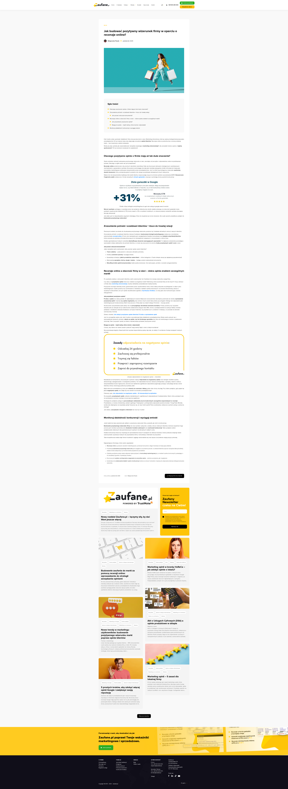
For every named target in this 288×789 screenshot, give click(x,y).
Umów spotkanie (188, 3)
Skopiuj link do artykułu (175, 475)
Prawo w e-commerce (153, 616)
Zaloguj (153, 776)
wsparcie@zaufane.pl (156, 765)
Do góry (183, 783)
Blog (135, 762)
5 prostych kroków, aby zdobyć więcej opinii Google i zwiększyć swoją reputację (120, 690)
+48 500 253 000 (173, 5)
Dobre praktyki (112, 562)
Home (112, 5)
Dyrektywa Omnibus (121, 769)
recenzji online (117, 236)
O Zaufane (119, 5)
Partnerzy (101, 766)
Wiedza (132, 5)
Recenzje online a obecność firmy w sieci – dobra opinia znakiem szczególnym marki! (135, 118)
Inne (166, 562)
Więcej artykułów (144, 716)
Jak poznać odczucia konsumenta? (122, 115)
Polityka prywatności (121, 768)
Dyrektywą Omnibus (148, 290)
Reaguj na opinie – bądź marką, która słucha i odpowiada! (129, 125)
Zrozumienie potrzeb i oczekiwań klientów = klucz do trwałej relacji (129, 112)
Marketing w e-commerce (115, 512)
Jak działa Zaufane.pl (121, 762)
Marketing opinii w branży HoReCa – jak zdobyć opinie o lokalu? (166, 568)
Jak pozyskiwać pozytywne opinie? (122, 122)
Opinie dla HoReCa (181, 562)
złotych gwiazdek (139, 177)
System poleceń (120, 766)
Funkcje (126, 5)
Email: (165, 511)
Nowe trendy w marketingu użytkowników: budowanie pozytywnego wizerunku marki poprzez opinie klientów (116, 633)
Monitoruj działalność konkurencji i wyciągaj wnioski (125, 128)
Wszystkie (104, 512)
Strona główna (102, 762)
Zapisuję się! (174, 526)
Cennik (153, 5)
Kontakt (139, 5)
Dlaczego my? (102, 764)
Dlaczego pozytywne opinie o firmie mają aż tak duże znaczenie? (129, 109)
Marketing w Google (114, 621)
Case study (146, 5)
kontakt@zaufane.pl (156, 772)
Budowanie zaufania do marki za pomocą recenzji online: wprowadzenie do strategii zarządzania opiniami (118, 574)
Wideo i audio (137, 764)
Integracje (118, 764)
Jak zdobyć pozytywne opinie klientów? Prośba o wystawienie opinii (135, 314)
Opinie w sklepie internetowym (126, 562)
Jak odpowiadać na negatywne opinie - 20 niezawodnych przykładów (135, 393)
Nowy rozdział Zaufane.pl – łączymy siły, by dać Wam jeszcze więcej (125, 518)
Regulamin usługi (103, 768)
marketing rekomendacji (119, 284)
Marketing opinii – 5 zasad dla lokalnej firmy (163, 678)
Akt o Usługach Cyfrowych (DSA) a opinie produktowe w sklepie (165, 622)
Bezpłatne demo (187, 7)
